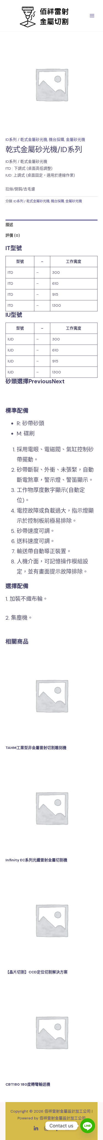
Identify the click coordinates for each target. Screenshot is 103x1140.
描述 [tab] (9, 224)
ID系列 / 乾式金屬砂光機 (26, 139)
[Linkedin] (36, 1128)
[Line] (87, 1125)
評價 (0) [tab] (12, 235)
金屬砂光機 (75, 139)
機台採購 (56, 139)
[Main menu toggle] (92, 15)
